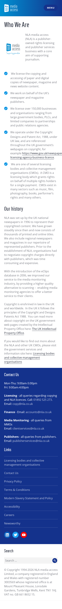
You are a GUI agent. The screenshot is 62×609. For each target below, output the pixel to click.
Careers (9, 515)
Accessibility (12, 506)
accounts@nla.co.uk (38, 412)
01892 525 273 (42, 400)
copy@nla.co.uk (23, 404)
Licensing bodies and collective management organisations (29, 358)
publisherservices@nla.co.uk (31, 441)
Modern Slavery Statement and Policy (28, 498)
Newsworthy (12, 523)
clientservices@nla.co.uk (28, 428)
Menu (50, 7)
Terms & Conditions (17, 490)
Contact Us (11, 473)
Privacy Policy (13, 481)
